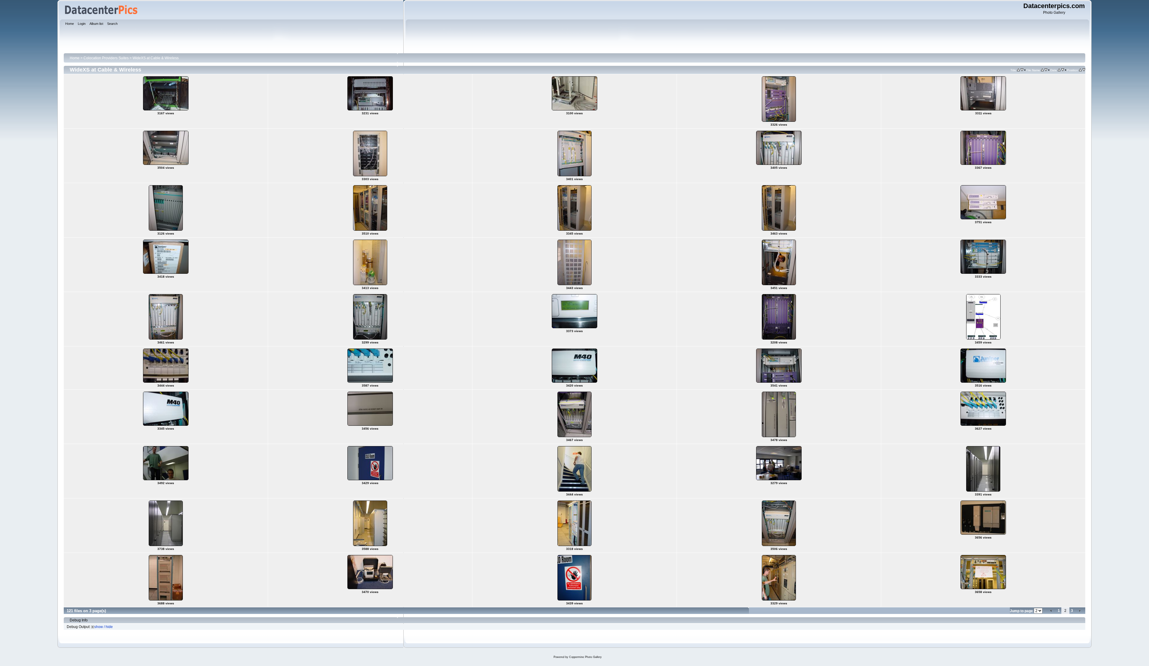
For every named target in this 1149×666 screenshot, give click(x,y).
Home (75, 58)
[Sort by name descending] (1046, 70)
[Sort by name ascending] (1042, 70)
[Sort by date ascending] (1059, 70)
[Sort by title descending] (1022, 70)
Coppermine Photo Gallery (585, 657)
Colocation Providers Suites (106, 58)
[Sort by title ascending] (1018, 70)
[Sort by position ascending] (1080, 70)
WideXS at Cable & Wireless (156, 58)
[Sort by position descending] (1084, 70)
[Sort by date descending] (1062, 70)
